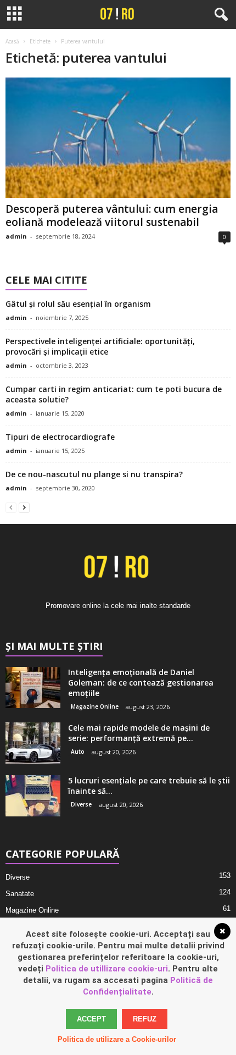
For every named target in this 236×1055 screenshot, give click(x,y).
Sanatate (19, 894)
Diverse (81, 804)
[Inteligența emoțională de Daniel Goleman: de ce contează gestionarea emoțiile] (32, 687)
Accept (91, 1019)
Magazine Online (95, 706)
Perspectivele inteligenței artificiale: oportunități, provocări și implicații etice (100, 346)
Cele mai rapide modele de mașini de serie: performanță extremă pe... (139, 732)
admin (16, 236)
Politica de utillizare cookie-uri (107, 969)
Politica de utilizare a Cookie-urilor (117, 1039)
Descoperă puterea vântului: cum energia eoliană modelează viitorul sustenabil (111, 215)
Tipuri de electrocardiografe (60, 437)
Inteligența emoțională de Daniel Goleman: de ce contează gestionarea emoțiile (140, 682)
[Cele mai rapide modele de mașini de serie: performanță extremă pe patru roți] (32, 743)
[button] (219, 15)
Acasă (12, 41)
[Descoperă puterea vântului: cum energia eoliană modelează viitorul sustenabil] (118, 138)
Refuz (144, 1019)
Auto (78, 751)
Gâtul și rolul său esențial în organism (78, 304)
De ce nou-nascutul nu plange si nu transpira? (94, 474)
